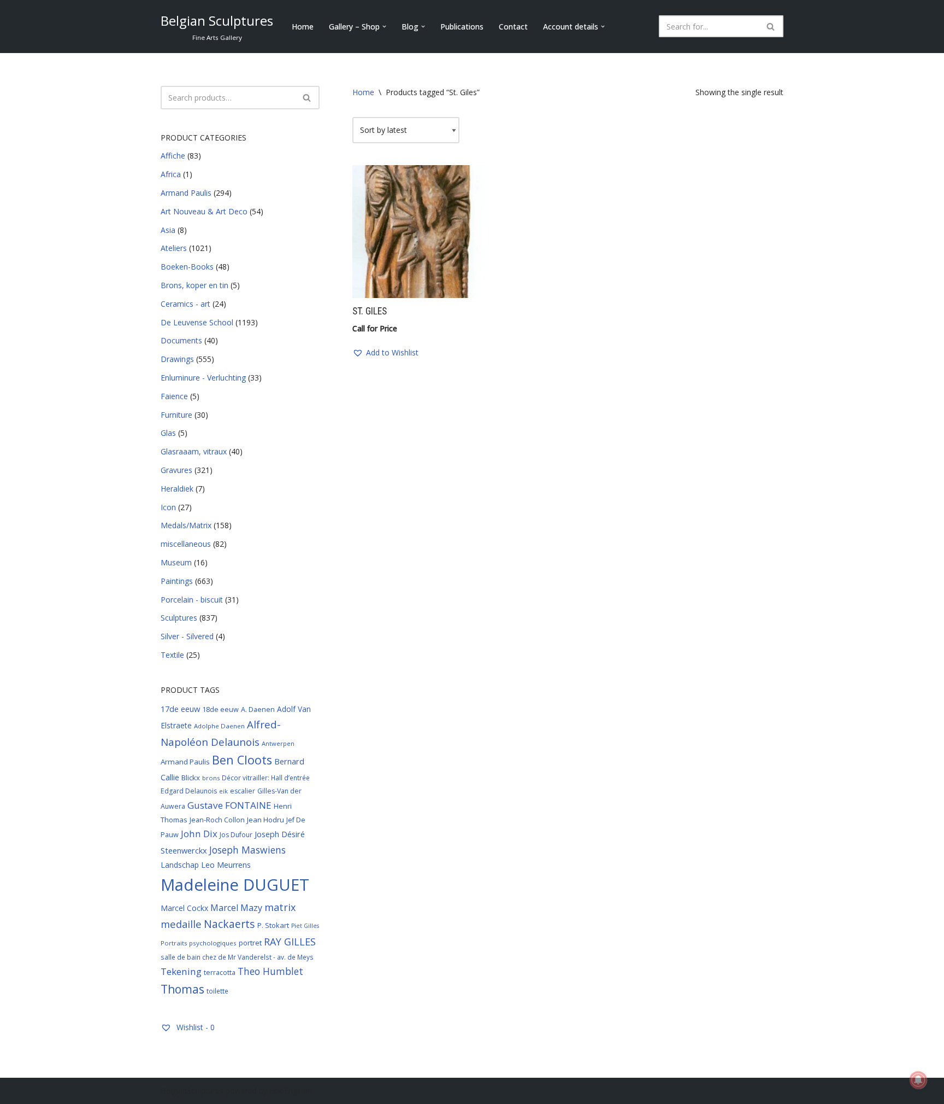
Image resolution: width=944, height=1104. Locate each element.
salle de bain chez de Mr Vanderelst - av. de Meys (237, 957)
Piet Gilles (305, 926)
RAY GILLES (290, 941)
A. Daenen (258, 709)
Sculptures (179, 617)
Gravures (176, 470)
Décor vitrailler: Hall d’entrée (266, 777)
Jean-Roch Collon (217, 820)
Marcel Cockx (184, 908)
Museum (176, 562)
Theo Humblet (270, 971)
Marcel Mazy (236, 908)
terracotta (219, 972)
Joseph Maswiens (247, 849)
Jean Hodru (265, 820)
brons (211, 778)
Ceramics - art (185, 304)
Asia (168, 230)
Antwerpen (278, 743)
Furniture (176, 415)
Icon (168, 507)
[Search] (771, 26)
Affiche (173, 155)
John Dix (199, 833)
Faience (174, 396)
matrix (280, 907)
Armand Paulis (186, 193)
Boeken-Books (187, 266)
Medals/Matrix (186, 525)
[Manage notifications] (918, 1080)
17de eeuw (180, 708)
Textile (172, 655)
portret (250, 943)
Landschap (180, 865)
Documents (181, 340)
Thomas (182, 989)
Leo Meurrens (226, 865)
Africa (171, 174)
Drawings (177, 359)
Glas (168, 433)
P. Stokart (273, 925)
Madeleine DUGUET (235, 885)
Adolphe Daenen (219, 726)
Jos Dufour (236, 834)
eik (223, 791)
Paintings (177, 581)
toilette (217, 990)
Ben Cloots (242, 760)
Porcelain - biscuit (192, 599)
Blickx (190, 777)
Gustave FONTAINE (229, 805)
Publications (461, 26)
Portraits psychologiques (199, 943)
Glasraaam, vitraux (194, 451)
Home (303, 26)
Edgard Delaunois (189, 791)
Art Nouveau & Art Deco (204, 211)
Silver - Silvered (187, 636)
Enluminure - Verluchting (203, 377)
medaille (181, 924)
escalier (242, 791)
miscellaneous (186, 544)
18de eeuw (220, 709)
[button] (384, 26)
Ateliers (174, 248)
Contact (513, 26)
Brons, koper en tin (194, 285)
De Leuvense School (197, 322)
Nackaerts (229, 923)
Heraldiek (177, 488)
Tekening (181, 971)
